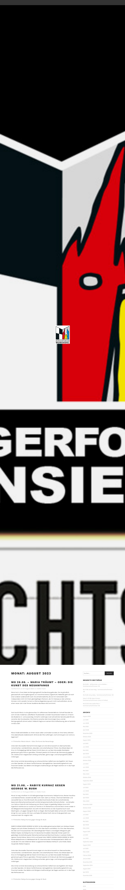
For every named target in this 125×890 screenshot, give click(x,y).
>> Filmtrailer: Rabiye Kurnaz (21, 820)
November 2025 (87, 733)
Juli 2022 (85, 814)
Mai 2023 (86, 794)
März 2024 (86, 774)
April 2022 (86, 825)
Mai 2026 (85, 726)
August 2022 (87, 811)
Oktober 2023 (87, 777)
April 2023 (86, 797)
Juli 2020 (85, 848)
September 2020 (88, 841)
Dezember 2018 (87, 875)
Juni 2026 (86, 723)
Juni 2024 (86, 767)
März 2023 (86, 801)
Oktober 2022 (87, 808)
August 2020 (87, 845)
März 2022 (86, 828)
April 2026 (86, 730)
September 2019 (87, 865)
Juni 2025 (86, 747)
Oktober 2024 (87, 760)
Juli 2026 (85, 720)
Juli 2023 (85, 787)
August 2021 (86, 831)
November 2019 (87, 862)
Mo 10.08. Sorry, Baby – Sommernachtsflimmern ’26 (98, 695)
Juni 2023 (86, 791)
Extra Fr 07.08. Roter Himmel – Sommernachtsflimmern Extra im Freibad (95, 699)
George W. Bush (41, 820)
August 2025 (87, 740)
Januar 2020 (87, 858)
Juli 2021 (85, 835)
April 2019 (86, 872)
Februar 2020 (87, 855)
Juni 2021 (86, 838)
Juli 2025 (85, 743)
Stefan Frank (41, 689)
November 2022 (87, 804)
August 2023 (87, 784)
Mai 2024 (85, 770)
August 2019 (86, 868)
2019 (84, 886)
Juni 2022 (86, 818)
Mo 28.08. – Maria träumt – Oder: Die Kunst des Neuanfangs (42, 684)
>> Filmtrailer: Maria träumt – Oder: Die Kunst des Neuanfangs (32, 741)
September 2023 (88, 781)
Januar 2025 (86, 757)
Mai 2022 (85, 821)
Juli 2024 (85, 764)
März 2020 (86, 852)
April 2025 (86, 753)
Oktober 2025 (87, 737)
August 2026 (87, 716)
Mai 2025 (85, 750)
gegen (33, 820)
